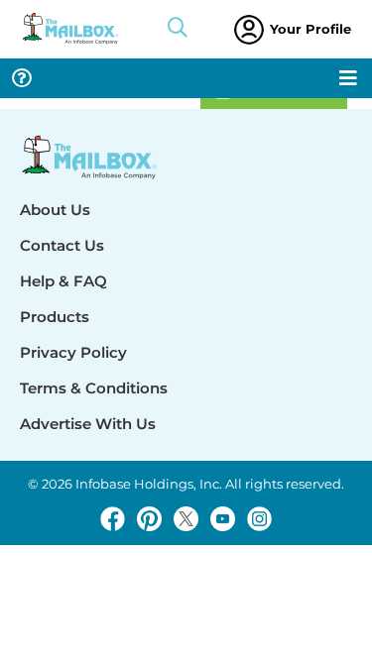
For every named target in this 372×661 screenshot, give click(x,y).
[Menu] (348, 78)
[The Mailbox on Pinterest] (149, 518)
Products (54, 316)
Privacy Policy (73, 352)
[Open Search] (177, 30)
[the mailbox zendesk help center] (22, 78)
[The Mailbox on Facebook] (112, 518)
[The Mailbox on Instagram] (259, 518)
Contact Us (62, 245)
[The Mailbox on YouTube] (222, 518)
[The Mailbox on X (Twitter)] (186, 518)
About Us (55, 209)
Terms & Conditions (94, 388)
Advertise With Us (88, 423)
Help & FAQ (63, 281)
